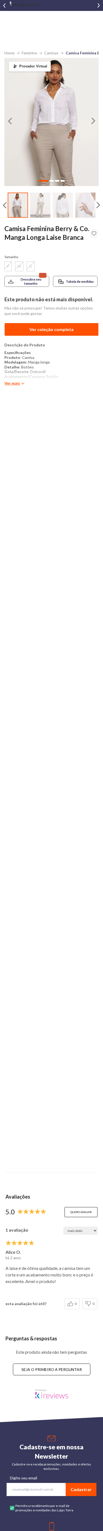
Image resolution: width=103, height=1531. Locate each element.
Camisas (51, 53)
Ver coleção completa (51, 329)
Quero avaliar (81, 1212)
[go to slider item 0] (18, 205)
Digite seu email (23, 1478)
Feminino (29, 53)
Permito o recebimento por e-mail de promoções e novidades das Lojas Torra (44, 1508)
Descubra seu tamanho (31, 281)
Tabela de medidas (80, 281)
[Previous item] (4, 5)
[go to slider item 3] (85, 205)
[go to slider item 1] (40, 205)
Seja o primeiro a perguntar (51, 1369)
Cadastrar (81, 1489)
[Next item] (99, 5)
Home (9, 53)
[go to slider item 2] (63, 205)
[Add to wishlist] (94, 234)
